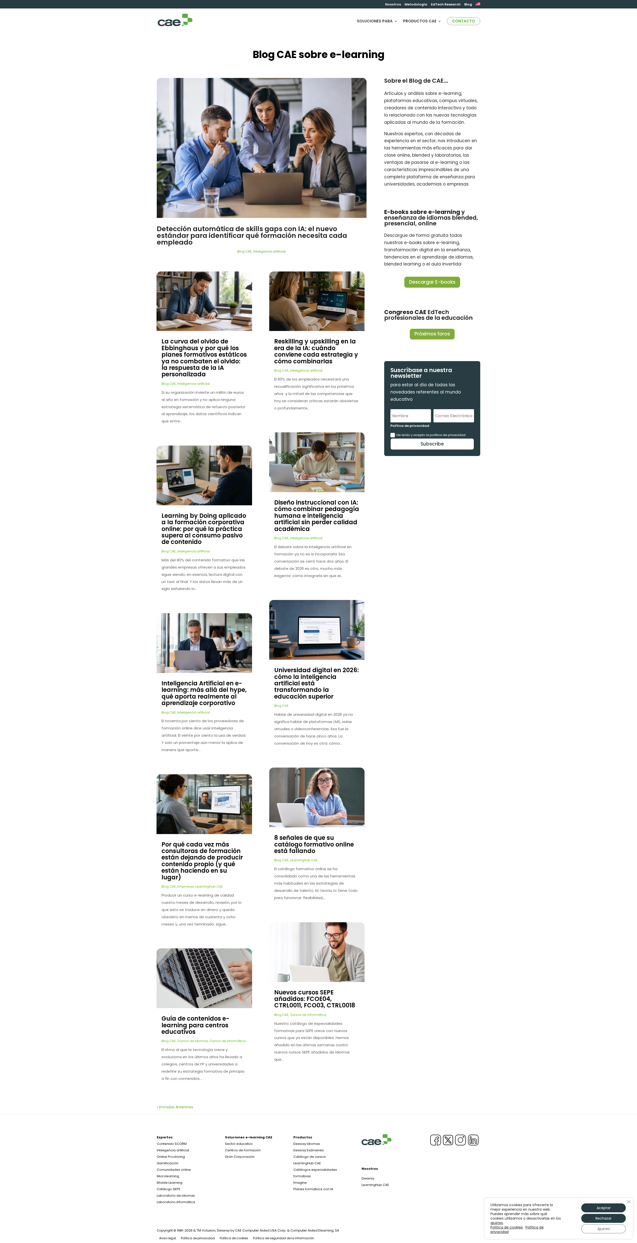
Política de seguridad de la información (283, 1238)
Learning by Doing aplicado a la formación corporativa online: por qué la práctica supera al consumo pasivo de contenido (203, 529)
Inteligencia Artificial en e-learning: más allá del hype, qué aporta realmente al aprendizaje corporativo (204, 693)
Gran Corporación (240, 1156)
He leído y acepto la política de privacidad (431, 435)
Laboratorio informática (176, 1202)
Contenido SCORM (172, 1143)
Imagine (300, 1182)
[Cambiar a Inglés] (478, 5)
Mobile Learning (169, 1182)
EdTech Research (446, 5)
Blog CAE (244, 251)
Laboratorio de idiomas (176, 1195)
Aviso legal (167, 1238)
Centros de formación (243, 1150)
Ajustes (603, 1228)
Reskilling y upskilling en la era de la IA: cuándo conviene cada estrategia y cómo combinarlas (316, 351)
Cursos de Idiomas (192, 1041)
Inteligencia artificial (269, 251)
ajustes (496, 1223)
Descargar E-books (432, 282)
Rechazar (603, 1218)
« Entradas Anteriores (175, 1107)
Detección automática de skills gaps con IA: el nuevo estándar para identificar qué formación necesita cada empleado (252, 235)
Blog (468, 5)
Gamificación (167, 1163)
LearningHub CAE (209, 886)
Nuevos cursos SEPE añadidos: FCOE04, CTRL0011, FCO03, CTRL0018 (314, 999)
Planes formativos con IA (313, 1189)
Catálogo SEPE (168, 1189)
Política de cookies (234, 1238)
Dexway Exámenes (308, 1150)
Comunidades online (174, 1169)
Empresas (185, 886)
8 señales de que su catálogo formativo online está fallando (314, 844)
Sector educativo (239, 1143)
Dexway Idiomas (306, 1143)
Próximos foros (432, 333)
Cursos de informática (228, 1041)
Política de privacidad (198, 1238)
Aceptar (604, 1207)
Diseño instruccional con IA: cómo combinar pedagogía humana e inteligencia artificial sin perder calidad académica (316, 515)
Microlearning (168, 1176)
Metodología (416, 5)
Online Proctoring (171, 1156)
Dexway (368, 1178)
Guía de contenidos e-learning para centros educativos (195, 1025)
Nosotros (393, 5)
